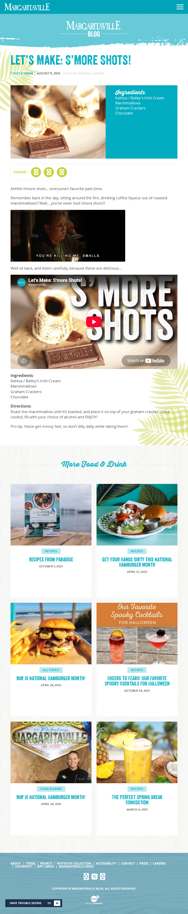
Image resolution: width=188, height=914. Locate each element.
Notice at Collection (74, 863)
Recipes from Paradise (51, 559)
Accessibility (106, 863)
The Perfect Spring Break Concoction (137, 800)
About (16, 863)
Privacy (46, 863)
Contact (128, 863)
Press (144, 863)
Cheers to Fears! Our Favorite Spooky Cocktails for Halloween (137, 681)
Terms (31, 863)
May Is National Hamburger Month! (51, 678)
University (24, 866)
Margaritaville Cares (76, 866)
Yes (49, 903)
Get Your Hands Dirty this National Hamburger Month (137, 562)
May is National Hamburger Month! (51, 797)
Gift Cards (45, 866)
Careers (159, 863)
